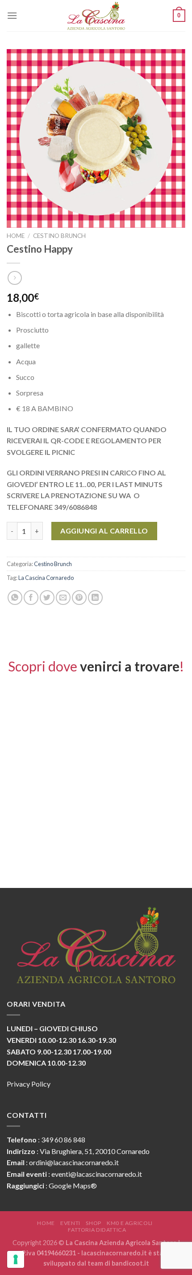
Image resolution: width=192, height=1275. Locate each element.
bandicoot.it (130, 1263)
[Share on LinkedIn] (95, 597)
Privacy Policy (28, 1083)
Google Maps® (73, 1185)
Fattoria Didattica (97, 1229)
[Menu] (12, 15)
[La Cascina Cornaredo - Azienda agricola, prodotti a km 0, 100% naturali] (96, 15)
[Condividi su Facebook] (31, 597)
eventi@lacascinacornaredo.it (96, 1174)
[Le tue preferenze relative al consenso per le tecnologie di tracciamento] (15, 1259)
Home (16, 235)
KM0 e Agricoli (130, 1223)
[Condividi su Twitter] (47, 597)
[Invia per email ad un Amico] (63, 597)
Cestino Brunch (59, 235)
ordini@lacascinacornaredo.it (74, 1162)
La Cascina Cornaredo (46, 577)
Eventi (70, 1223)
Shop (93, 1223)
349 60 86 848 (63, 1139)
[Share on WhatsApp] (15, 597)
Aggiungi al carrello (104, 530)
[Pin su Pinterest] (79, 597)
